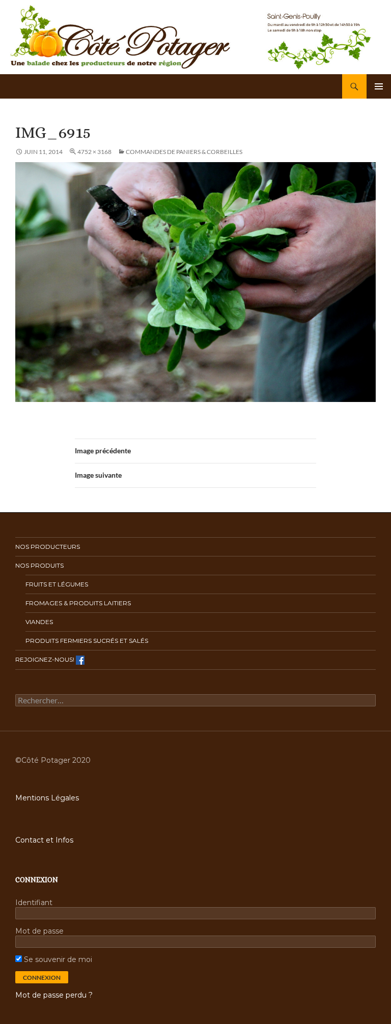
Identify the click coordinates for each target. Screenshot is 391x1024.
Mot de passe (39, 931)
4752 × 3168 (94, 152)
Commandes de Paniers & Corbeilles (184, 152)
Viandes (39, 622)
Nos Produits (39, 565)
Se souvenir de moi (57, 959)
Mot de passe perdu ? (54, 995)
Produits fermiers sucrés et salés (86, 640)
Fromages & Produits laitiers (78, 603)
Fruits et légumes (56, 584)
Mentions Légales (47, 797)
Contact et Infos (44, 840)
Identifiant (33, 902)
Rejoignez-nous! (45, 659)
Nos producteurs (47, 546)
